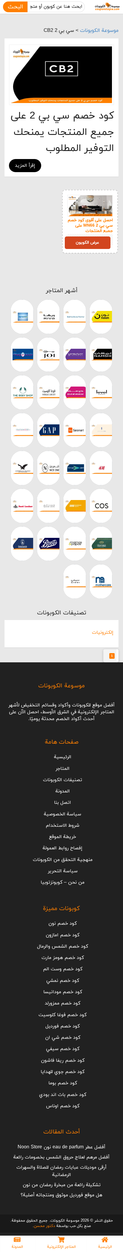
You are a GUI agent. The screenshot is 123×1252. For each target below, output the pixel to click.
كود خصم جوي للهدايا (62, 1072)
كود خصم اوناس (62, 1106)
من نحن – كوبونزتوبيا (62, 882)
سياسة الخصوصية (62, 814)
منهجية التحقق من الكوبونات (63, 860)
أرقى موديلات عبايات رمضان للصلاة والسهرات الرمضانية (61, 1171)
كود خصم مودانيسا (62, 992)
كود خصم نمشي (62, 980)
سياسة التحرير (63, 871)
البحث (15, 7)
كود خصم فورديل (62, 1026)
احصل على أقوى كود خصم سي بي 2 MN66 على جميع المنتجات (90, 225)
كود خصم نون (62, 923)
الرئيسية (62, 757)
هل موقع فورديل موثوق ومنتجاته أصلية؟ (61, 1195)
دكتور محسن (44, 1226)
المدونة (63, 791)
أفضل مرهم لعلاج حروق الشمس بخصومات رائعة (61, 1157)
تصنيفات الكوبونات (62, 780)
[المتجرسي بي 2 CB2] (61, 74)
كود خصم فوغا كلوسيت (63, 1015)
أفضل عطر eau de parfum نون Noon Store (61, 1147)
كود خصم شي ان (62, 1037)
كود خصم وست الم (62, 969)
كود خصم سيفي (62, 1049)
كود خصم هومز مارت (62, 957)
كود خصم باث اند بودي (62, 1094)
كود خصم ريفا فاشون (62, 1060)
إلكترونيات (102, 632)
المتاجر (63, 768)
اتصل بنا (62, 802)
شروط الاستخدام (62, 825)
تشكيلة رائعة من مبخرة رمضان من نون (62, 1185)
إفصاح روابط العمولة (62, 848)
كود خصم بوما (62, 1083)
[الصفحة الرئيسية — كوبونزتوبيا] (107, 7)
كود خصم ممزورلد (62, 1003)
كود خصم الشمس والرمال (62, 946)
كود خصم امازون (62, 935)
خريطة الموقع (62, 837)
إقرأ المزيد (25, 165)
